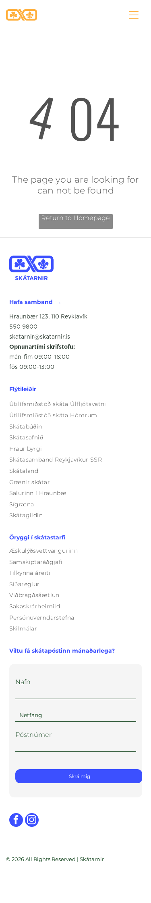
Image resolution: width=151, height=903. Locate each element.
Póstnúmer (33, 735)
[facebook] (16, 821)
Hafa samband (31, 302)
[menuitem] (75, 404)
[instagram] (32, 821)
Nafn (23, 682)
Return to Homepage (75, 218)
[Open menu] (134, 15)
